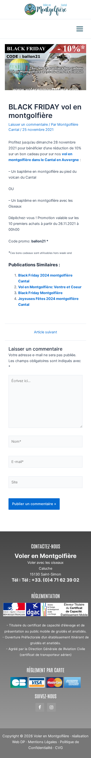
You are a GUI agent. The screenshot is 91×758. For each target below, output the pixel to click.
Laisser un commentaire (28, 124)
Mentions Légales (42, 742)
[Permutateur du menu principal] (79, 28)
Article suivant (45, 332)
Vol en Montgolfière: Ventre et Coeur (50, 287)
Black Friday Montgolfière (40, 293)
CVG (59, 748)
